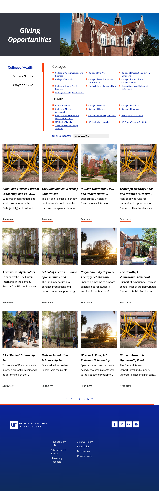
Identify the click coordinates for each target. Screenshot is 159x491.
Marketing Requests (56, 459)
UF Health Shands (63, 122)
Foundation (83, 446)
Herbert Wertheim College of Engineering (134, 87)
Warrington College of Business (69, 92)
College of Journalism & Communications (132, 81)
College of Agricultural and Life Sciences (69, 74)
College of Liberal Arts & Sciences (66, 87)
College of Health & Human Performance (100, 81)
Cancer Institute (62, 105)
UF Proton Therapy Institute (134, 122)
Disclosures (83, 451)
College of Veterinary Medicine (102, 115)
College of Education (64, 79)
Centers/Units (22, 76)
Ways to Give (23, 84)
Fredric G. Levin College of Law (102, 86)
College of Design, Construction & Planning (135, 74)
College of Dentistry (97, 105)
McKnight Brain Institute (132, 115)
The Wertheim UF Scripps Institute (66, 127)
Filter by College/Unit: (61, 135)
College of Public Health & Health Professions (67, 117)
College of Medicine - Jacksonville (64, 110)
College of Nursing (96, 109)
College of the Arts (96, 73)
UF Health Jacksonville (99, 122)
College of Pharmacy (130, 109)
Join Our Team (85, 441)
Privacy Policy (84, 456)
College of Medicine (130, 105)
